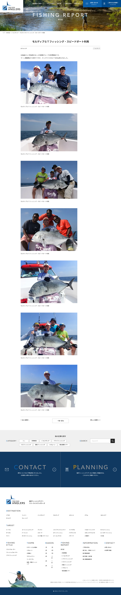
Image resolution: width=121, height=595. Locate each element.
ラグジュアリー (31, 556)
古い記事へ (25, 420)
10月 (52, 557)
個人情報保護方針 (87, 559)
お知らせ (76, 4)
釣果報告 (34, 441)
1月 (46, 547)
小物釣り (87, 536)
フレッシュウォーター (12, 552)
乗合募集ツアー (64, 445)
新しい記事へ (94, 420)
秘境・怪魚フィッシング (32, 563)
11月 (52, 562)
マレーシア (25, 518)
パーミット (25, 533)
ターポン (8, 533)
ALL (24, 441)
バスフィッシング (26, 445)
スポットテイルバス (90, 533)
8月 (52, 550)
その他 (102, 536)
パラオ (8, 515)
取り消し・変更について (89, 550)
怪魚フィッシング (40, 445)
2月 (46, 550)
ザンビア (8, 518)
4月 (46, 556)
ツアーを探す (51, 4)
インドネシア (41, 515)
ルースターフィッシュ (106, 533)
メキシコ (71, 515)
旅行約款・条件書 (87, 556)
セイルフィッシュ (105, 530)
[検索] (113, 441)
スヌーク (40, 533)
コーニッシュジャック (27, 530)
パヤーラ (71, 536)
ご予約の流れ (68, 4)
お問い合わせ (108, 547)
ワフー (8, 536)
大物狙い (29, 553)
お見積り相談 (108, 550)
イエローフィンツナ (90, 530)
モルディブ (56, 515)
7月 (52, 547)
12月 (52, 566)
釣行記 (59, 4)
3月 (46, 553)
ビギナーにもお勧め (32, 547)
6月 (46, 566)
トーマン (8, 530)
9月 (52, 553)
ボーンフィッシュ (57, 533)
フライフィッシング (59, 441)
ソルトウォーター (10, 549)
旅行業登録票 (86, 553)
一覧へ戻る (60, 421)
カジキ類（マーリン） (43, 536)
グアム (86, 515)
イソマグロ (72, 530)
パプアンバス (72, 533)
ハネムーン (52, 445)
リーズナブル (30, 559)
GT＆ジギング (97, 48)
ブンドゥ (40, 530)
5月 (46, 561)
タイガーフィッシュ (27, 536)
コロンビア (103, 515)
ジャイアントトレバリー (59, 530)
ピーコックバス (57, 536)
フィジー (24, 515)
